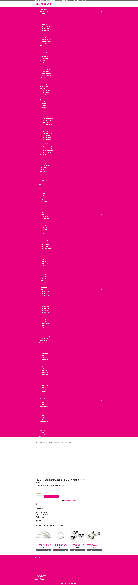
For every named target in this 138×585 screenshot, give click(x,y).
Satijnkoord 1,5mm (45, 173)
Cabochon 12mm (45, 385)
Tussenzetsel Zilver (45, 32)
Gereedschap (42, 60)
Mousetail (42, 169)
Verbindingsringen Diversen (47, 143)
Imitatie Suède (43, 167)
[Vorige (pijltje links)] (2, 292)
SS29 (43, 417)
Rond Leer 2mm (44, 370)
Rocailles (42, 316)
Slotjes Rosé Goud (45, 105)
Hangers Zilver (44, 24)
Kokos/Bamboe (44, 250)
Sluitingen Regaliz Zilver (47, 129)
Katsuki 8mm (44, 261)
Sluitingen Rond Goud (47, 135)
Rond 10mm (45, 231)
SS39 (43, 419)
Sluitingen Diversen (45, 111)
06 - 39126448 (41, 576)
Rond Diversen (46, 235)
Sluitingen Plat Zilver (47, 120)
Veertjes (41, 45)
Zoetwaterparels (43, 340)
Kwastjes (43, 13)
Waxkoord (42, 178)
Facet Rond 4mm (46, 201)
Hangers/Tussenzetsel (43, 7)
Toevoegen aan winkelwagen (51, 496)
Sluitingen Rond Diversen (48, 133)
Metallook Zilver (45, 297)
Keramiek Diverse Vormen (46, 269)
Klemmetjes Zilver (45, 84)
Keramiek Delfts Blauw (46, 267)
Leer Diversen (42, 344)
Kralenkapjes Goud (45, 92)
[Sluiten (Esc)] (137, 1)
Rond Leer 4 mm (45, 374)
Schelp (41, 329)
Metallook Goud (44, 293)
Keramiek (42, 265)
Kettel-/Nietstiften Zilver (46, 75)
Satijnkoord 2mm (45, 175)
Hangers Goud (44, 22)
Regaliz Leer (42, 364)
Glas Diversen (44, 210)
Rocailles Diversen (45, 323)
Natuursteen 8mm (45, 304)
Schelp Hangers (43, 43)
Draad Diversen (43, 158)
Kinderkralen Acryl (45, 274)
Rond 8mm (45, 229)
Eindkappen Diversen (46, 52)
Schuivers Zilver (45, 338)
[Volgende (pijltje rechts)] (136, 292)
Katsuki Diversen (45, 263)
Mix (42, 212)
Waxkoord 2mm (44, 182)
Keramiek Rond (44, 270)
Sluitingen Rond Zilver (47, 139)
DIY (39, 423)
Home (67, 4)
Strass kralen (42, 408)
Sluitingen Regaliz (45, 122)
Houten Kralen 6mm (45, 240)
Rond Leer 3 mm (45, 372)
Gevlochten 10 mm (45, 351)
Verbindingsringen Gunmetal (47, 146)
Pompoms (43, 15)
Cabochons (42, 381)
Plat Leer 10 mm (45, 359)
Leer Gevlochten (43, 346)
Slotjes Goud (44, 103)
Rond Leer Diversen (45, 376)
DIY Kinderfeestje (43, 430)
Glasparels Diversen (47, 222)
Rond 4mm (45, 225)
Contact (92, 4)
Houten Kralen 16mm (45, 246)
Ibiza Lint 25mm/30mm (46, 165)
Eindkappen (42, 50)
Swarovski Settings (44, 421)
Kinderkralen (42, 272)
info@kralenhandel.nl (41, 575)
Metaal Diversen (45, 282)
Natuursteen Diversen (46, 314)
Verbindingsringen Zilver (46, 152)
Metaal (41, 17)
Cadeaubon (42, 49)
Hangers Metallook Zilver (46, 41)
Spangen (42, 176)
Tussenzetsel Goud (45, 28)
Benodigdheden (42, 47)
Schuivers (42, 331)
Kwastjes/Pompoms (44, 11)
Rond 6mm (45, 227)
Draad (40, 156)
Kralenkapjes (42, 88)
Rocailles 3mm (44, 319)
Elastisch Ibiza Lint (44, 161)
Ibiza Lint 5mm (44, 163)
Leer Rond (42, 366)
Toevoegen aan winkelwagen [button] (44, 550)
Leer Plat (42, 355)
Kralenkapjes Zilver (45, 94)
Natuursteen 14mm (45, 310)
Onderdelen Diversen (44, 96)
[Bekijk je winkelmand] (96, 4)
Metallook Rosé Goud (46, 295)
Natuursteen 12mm (45, 308)
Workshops (86, 4)
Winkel (74, 4)
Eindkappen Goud (45, 54)
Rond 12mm (45, 233)
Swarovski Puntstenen (44, 410)
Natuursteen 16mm (45, 312)
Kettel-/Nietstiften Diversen (47, 69)
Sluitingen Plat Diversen (47, 114)
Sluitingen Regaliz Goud (47, 126)
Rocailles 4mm (44, 321)
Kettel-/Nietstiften (44, 67)
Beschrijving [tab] (40, 508)
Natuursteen (42, 299)
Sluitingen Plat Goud (47, 116)
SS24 (43, 415)
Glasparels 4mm (46, 216)
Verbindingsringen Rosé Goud (47, 150)
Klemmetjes (42, 77)
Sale (40, 436)
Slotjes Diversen (45, 101)
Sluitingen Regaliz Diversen (48, 124)
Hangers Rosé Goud (45, 20)
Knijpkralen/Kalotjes (44, 86)
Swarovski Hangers (44, 406)
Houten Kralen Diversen (46, 248)
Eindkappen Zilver (45, 58)
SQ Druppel (44, 391)
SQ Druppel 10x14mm (47, 393)
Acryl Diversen (44, 195)
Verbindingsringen (43, 141)
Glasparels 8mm (46, 220)
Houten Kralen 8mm (45, 242)
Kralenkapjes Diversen (46, 90)
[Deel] (134, 1)
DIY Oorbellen (42, 432)
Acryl (41, 186)
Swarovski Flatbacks (44, 398)
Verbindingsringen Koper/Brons (48, 148)
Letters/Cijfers (43, 278)
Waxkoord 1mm (44, 180)
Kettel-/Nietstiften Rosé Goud (47, 73)
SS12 (42, 411)
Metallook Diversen (45, 291)
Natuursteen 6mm (45, 302)
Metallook (42, 289)
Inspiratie (79, 4)
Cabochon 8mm (44, 383)
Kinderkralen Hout (45, 276)
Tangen (43, 62)
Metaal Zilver (44, 287)
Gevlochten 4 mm (45, 349)
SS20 (43, 402)
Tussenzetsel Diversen (46, 26)
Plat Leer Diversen (45, 363)
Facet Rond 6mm (46, 203)
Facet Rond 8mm (46, 205)
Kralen (40, 184)
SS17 (42, 413)
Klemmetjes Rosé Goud (46, 82)
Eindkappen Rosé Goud (46, 56)
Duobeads (43, 325)
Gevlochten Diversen (45, 353)
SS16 (42, 400)
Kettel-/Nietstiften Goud (46, 71)
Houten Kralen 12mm (45, 244)
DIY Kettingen (42, 428)
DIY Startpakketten (44, 434)
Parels (43, 214)
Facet (43, 199)
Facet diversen (46, 208)
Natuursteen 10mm (45, 306)
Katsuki (41, 252)
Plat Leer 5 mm (44, 357)
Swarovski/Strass (42, 379)
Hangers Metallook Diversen (47, 35)
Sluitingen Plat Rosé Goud (48, 118)
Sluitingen (42, 109)
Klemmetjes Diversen (45, 79)
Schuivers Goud (45, 334)
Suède (41, 378)
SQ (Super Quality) (43, 389)
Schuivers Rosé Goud (46, 336)
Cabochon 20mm (45, 387)
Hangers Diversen (43, 9)
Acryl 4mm (44, 188)
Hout (41, 237)
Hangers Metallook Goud (46, 37)
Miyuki (43, 327)
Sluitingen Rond (45, 131)
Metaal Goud (44, 284)
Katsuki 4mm (44, 257)
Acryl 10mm (44, 193)
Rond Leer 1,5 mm (45, 368)
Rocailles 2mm (44, 317)
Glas (41, 197)
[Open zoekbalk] (100, 4)
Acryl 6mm (44, 190)
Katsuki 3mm (44, 255)
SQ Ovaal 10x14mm (46, 396)
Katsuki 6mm (44, 259)
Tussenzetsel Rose (45, 30)
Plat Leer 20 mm (45, 361)
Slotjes (41, 99)
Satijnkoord (42, 171)
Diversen (43, 64)
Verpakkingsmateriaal (44, 154)
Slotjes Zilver (44, 107)
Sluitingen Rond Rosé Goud (48, 137)
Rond (43, 223)
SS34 (43, 404)
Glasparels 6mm (46, 218)
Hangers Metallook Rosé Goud (47, 39)
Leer (40, 342)
